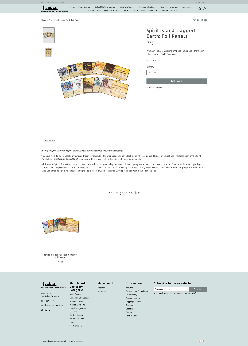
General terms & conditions (137, 291)
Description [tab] (49, 140)
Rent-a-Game (131, 316)
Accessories (74, 312)
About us (164, 10)
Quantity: (150, 67)
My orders (102, 291)
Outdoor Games (94, 10)
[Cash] (203, 341)
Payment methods (133, 298)
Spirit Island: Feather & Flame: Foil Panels (60, 256)
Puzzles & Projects (77, 305)
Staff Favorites (138, 10)
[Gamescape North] (54, 8)
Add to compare (155, 87)
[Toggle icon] (200, 8)
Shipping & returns (133, 302)
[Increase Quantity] (155, 72)
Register (101, 288)
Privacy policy (131, 295)
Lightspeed (79, 341)
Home (72, 7)
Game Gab (152, 10)
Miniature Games (76, 301)
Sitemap (129, 305)
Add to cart (176, 81)
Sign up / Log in (200, 2)
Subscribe (198, 289)
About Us (130, 288)
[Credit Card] (199, 341)
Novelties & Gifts (111, 10)
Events (174, 10)
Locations (130, 309)
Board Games (75, 294)
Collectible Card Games (79, 298)
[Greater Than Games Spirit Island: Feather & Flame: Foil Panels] (60, 225)
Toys (71, 322)
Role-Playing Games (77, 308)
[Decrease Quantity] (149, 72)
